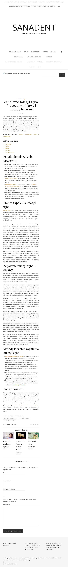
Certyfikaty (23, 2)
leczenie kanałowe (19, 416)
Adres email (7, 481)
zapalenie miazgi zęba (9, 420)
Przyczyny (8, 144)
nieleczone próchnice (11, 178)
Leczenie (60, 2)
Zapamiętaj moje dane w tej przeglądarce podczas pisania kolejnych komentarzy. (19, 500)
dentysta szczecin (8, 416)
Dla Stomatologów (43, 6)
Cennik (30, 2)
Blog (58, 6)
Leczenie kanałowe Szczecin (14, 356)
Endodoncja (21, 99)
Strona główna (9, 2)
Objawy (7, 148)
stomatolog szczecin (24, 418)
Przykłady (27, 6)
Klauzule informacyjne (15, 6)
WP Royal (15, 564)
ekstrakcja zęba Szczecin (18, 385)
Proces (7, 146)
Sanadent (34, 27)
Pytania (33, 6)
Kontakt (53, 6)
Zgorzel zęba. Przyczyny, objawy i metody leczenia (21, 446)
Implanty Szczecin (51, 2)
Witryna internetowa (9, 489)
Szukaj (61, 75)
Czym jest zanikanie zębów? (6, 444)
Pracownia (42, 2)
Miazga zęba (7, 210)
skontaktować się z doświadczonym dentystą (25, 405)
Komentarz (6, 504)
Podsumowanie (9, 152)
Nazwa (5, 473)
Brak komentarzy (34, 424)
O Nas (17, 2)
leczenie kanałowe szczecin (10, 418)
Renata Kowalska (11, 424)
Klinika (35, 2)
